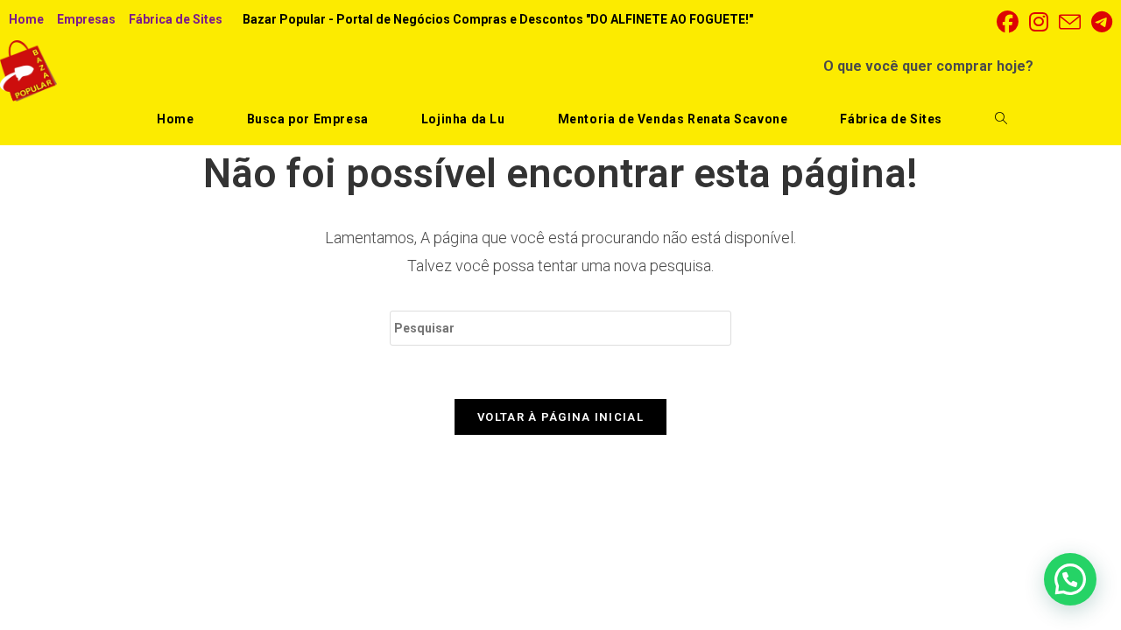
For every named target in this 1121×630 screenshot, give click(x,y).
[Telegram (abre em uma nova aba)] (1099, 22)
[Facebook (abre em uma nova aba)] (1007, 22)
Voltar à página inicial (560, 417)
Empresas (86, 19)
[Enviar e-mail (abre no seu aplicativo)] (1070, 22)
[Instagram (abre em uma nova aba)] (1039, 22)
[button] (1070, 579)
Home (26, 19)
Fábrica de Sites (175, 19)
